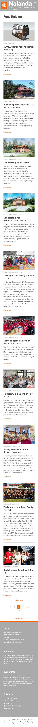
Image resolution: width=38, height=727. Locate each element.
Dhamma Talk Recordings (13, 706)
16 (19, 611)
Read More (12, 685)
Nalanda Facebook (11, 698)
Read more (7, 74)
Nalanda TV (8, 703)
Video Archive (9, 708)
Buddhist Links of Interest (11, 635)
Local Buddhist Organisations (12, 632)
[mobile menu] (35, 3)
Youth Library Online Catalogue (12, 642)
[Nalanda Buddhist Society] (19, 3)
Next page (18, 619)
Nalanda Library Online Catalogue (13, 639)
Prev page (19, 600)
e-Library (6, 637)
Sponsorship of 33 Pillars (16, 162)
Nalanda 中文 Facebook (12, 701)
